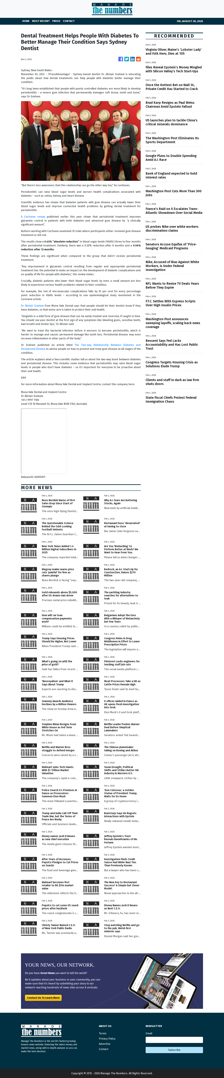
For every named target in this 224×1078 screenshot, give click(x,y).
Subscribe (174, 1049)
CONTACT (69, 21)
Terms (102, 1033)
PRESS (56, 21)
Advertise (104, 1043)
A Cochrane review (33, 216)
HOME (26, 21)
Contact (103, 1049)
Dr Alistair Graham (32, 305)
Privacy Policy (107, 1038)
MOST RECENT (41, 21)
